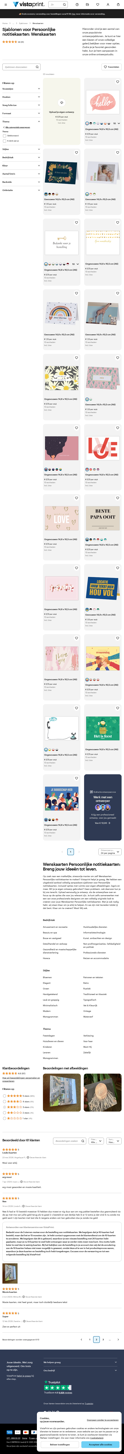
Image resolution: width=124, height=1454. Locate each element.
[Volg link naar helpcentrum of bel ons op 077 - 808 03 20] (77, 4)
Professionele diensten (94, 952)
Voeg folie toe (9, 105)
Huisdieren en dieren (53, 1041)
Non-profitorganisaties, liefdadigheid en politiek (101, 945)
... (13, 23)
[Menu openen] (5, 4)
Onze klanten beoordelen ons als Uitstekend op (68, 1403)
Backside (7, 182)
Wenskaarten (38, 23)
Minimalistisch (50, 1005)
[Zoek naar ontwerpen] (37, 67)
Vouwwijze (7, 88)
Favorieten (113, 67)
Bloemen (47, 977)
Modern (47, 1011)
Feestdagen (49, 1035)
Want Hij (87, 1047)
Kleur (5, 165)
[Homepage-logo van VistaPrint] (29, 4)
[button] (10, 1273)
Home (5, 23)
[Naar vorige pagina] (81, 1339)
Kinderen (47, 1047)
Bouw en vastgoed (52, 938)
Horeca (46, 958)
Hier (73, 14)
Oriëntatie (7, 190)
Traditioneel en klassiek (95, 994)
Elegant (47, 983)
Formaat (6, 113)
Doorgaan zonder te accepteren (103, 1420)
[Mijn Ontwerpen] (87, 4)
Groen (46, 988)
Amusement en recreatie (55, 927)
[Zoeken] (64, 4)
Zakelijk (87, 1052)
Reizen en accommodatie (96, 958)
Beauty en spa (50, 932)
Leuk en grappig (51, 999)
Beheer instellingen (60, 1444)
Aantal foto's (8, 173)
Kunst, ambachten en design (97, 938)
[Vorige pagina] (62, 852)
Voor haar (88, 1041)
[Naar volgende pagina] (118, 1339)
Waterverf (88, 1016)
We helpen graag (52, 1362)
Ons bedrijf (49, 1370)
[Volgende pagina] (79, 852)
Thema (5, 121)
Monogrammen (50, 1016)
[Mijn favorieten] (97, 4)
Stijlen (5, 149)
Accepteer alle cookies (100, 1444)
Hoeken (6, 97)
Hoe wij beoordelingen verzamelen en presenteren (21, 1079)
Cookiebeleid (96, 1438)
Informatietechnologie (94, 932)
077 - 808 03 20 (13, 1438)
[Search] (83, 1141)
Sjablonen (23, 23)
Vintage (87, 1011)
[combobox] (56, 4)
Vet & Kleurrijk (90, 1005)
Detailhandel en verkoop (55, 943)
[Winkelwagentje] (118, 4)
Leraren (46, 1052)
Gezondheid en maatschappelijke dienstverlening (59, 951)
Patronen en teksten (93, 977)
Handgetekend (50, 994)
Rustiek (87, 988)
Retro (86, 983)
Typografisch (89, 999)
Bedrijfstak (7, 157)
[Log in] (108, 4)
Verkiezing (88, 1035)
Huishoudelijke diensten (95, 927)
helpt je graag (24, 1375)
